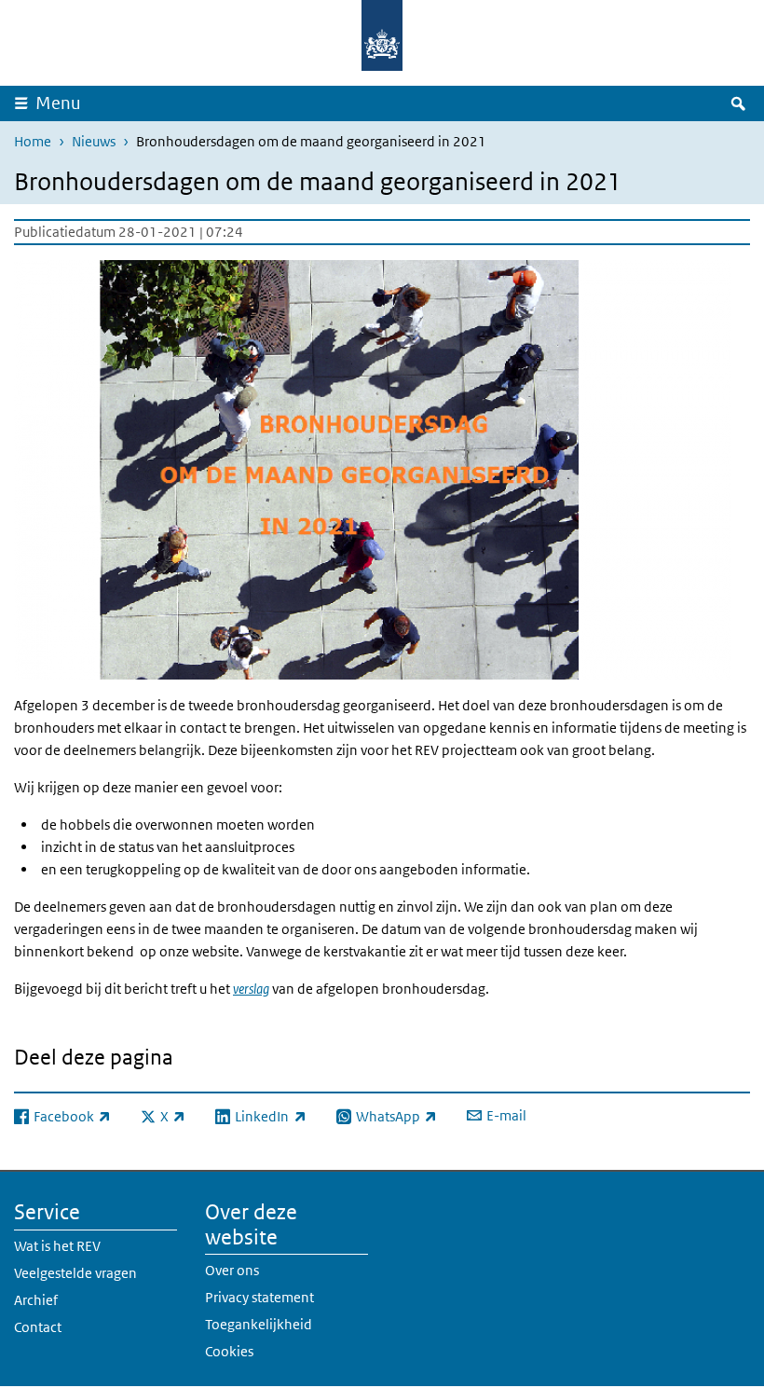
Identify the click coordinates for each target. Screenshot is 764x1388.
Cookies (229, 1351)
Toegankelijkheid (258, 1324)
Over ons (232, 1270)
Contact (37, 1327)
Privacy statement (259, 1297)
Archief (36, 1300)
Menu (58, 103)
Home (32, 141)
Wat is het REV (57, 1246)
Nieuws (94, 141)
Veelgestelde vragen (75, 1273)
